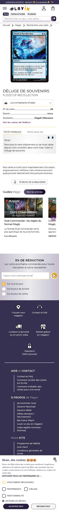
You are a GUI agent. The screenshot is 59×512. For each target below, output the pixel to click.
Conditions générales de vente (29, 452)
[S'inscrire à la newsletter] (54, 275)
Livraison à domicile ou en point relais (19, 333)
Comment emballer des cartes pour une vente (29, 388)
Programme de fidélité (28, 443)
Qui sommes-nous (26, 403)
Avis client (22, 447)
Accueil (6, 25)
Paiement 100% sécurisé (29, 352)
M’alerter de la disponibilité (32, 182)
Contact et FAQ (25, 376)
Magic (18, 25)
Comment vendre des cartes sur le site (32, 381)
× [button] (56, 461)
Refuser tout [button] (43, 506)
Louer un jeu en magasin (30, 424)
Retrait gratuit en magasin (43, 333)
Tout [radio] (6, 14)
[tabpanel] (29, 144)
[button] (29, 475)
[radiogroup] (29, 14)
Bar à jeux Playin (25, 420)
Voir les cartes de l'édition (17, 122)
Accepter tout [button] (16, 506)
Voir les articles (35, 192)
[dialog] (29, 483)
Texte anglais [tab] (35, 132)
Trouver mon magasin (18, 314)
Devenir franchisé (26, 406)
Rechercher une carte (37, 25)
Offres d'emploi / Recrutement (25, 415)
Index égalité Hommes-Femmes (29, 429)
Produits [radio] (32, 14)
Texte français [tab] (12, 132)
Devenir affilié (24, 410)
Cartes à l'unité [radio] (18, 14)
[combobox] (28, 102)
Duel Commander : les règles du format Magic (22, 222)
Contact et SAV (39, 312)
